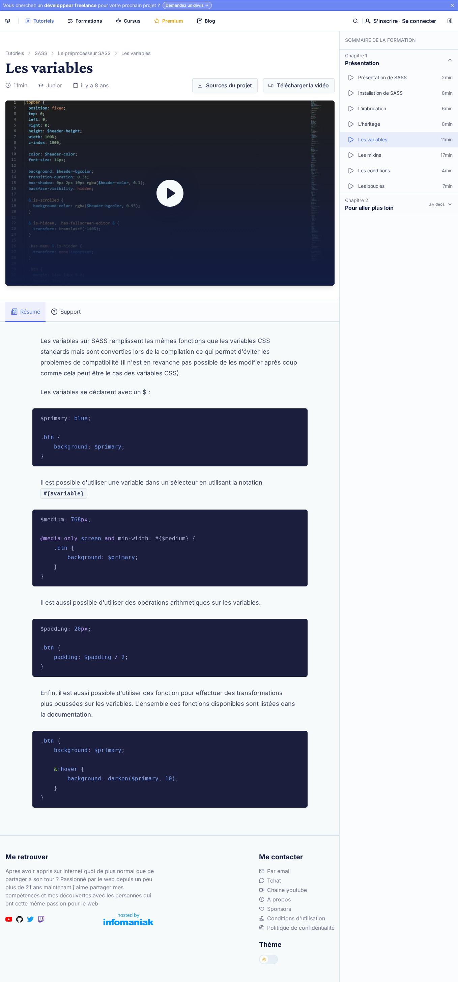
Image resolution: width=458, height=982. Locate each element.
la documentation (65, 714)
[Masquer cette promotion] (452, 5)
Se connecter (419, 21)
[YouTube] (8, 919)
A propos (279, 899)
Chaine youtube (287, 890)
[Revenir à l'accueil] (7, 21)
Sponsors (279, 908)
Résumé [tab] (30, 311)
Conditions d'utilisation (296, 918)
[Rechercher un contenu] (355, 21)
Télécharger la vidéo (303, 85)
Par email (279, 871)
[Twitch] (41, 919)
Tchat (274, 880)
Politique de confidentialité (301, 927)
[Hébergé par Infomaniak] (128, 919)
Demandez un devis (184, 5)
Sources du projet (229, 85)
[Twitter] (30, 919)
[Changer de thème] (268, 959)
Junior (54, 85)
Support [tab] (70, 311)
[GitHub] (19, 919)
